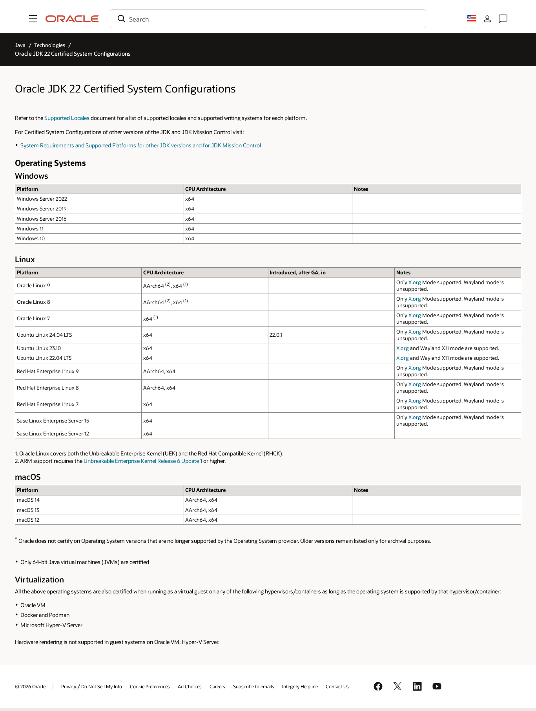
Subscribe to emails (253, 686)
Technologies (49, 45)
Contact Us (337, 686)
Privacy (68, 686)
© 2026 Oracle (30, 686)
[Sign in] (487, 19)
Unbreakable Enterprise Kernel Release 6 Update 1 (143, 460)
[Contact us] (503, 19)
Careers (217, 686)
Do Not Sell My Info (101, 686)
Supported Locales (66, 117)
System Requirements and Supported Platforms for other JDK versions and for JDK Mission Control (140, 145)
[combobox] (268, 18)
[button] (33, 19)
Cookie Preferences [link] (150, 686)
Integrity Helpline (300, 686)
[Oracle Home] (72, 19)
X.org (414, 282)
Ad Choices (190, 686)
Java (20, 45)
